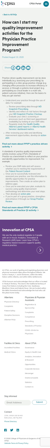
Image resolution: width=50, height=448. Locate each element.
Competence (30, 317)
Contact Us (29, 387)
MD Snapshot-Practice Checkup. (27, 114)
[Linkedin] (23, 68)
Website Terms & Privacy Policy (16, 443)
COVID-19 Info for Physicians (32, 332)
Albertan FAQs (10, 320)
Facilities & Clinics (12, 343)
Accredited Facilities (12, 348)
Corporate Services (32, 369)
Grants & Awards (31, 378)
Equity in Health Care (33, 352)
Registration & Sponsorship (30, 306)
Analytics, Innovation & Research (33, 358)
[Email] (28, 68)
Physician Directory (11, 302)
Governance (29, 348)
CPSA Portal (35, 4)
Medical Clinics (10, 352)
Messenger (29, 373)
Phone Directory (10, 421)
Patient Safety (9, 311)
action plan (26, 194)
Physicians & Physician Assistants (35, 299)
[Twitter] (18, 68)
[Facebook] (13, 68)
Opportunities (30, 364)
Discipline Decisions (12, 315)
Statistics (28, 382)
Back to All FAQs (10, 15)
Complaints (8, 306)
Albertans (8, 298)
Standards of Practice (33, 326)
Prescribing (29, 321)
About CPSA (30, 343)
